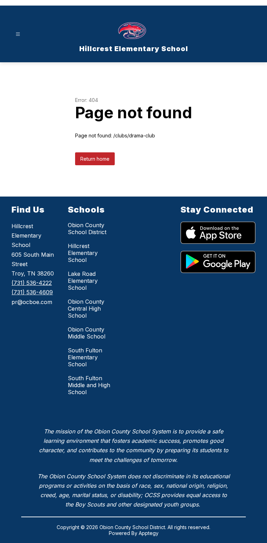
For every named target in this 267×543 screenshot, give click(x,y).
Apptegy (149, 533)
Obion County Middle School (86, 333)
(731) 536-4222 (31, 282)
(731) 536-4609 (32, 292)
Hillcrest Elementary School (83, 252)
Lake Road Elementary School (83, 280)
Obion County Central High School (86, 308)
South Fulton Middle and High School (89, 385)
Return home (95, 159)
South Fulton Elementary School (85, 357)
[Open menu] (18, 34)
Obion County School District (87, 228)
